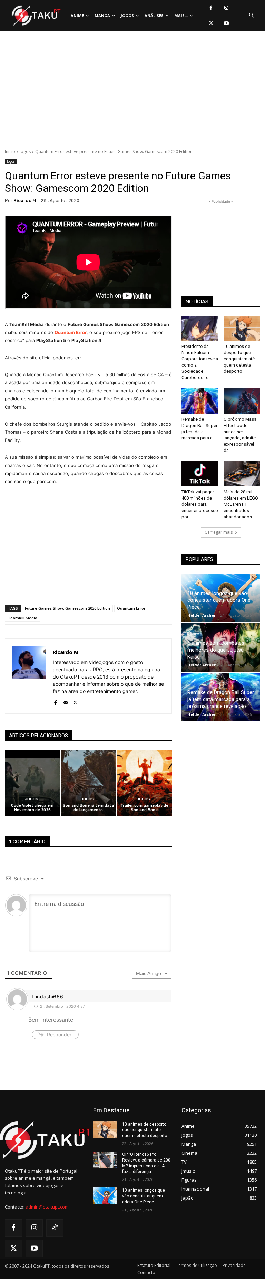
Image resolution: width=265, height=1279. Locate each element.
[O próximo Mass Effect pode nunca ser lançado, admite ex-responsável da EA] (242, 401)
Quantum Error (71, 332)
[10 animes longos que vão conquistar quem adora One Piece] (105, 1195)
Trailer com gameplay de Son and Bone (144, 807)
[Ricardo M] (29, 676)
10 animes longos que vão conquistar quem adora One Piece (219, 600)
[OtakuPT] (35, 16)
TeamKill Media (22, 617)
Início (10, 151)
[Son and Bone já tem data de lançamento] (88, 783)
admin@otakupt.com (47, 1207)
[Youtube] (226, 23)
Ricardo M (24, 200)
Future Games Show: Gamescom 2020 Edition (67, 608)
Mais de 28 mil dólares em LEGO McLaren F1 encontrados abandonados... (241, 504)
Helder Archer (201, 615)
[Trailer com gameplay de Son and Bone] (144, 783)
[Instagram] (226, 8)
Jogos (25, 151)
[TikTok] (54, 1228)
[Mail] (65, 701)
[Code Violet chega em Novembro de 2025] (32, 783)
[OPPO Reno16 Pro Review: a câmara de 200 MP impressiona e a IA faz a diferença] (105, 1160)
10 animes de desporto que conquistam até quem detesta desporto (239, 359)
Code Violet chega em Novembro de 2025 (32, 807)
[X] (211, 23)
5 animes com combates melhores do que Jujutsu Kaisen (215, 650)
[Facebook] (211, 8)
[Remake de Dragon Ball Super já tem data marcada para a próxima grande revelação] (199, 401)
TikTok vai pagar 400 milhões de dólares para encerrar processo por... (199, 504)
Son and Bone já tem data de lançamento (88, 807)
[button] (251, 15)
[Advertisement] (132, 91)
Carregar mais (219, 532)
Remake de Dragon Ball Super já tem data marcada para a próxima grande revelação (220, 699)
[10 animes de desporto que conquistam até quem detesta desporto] (242, 328)
